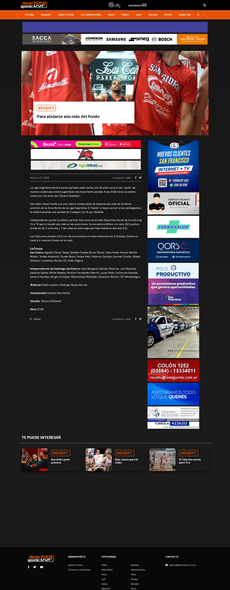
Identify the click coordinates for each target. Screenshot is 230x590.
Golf (139, 14)
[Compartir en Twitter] (140, 177)
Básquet (46, 14)
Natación (106, 588)
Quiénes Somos (75, 565)
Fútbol (29, 14)
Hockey (153, 14)
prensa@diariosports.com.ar (182, 565)
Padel (125, 14)
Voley (111, 14)
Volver (37, 318)
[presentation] (202, 14)
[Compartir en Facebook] (136, 177)
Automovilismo (91, 14)
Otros (133, 588)
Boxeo (168, 14)
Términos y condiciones (79, 569)
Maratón (185, 14)
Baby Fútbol (66, 14)
